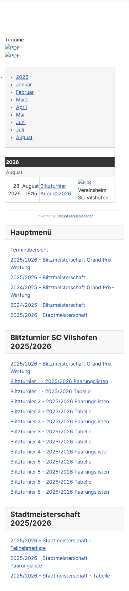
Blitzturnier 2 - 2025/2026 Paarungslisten (59, 401)
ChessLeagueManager (75, 216)
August (24, 137)
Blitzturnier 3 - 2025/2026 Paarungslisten (59, 421)
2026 (22, 77)
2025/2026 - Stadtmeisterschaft (49, 315)
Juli (20, 130)
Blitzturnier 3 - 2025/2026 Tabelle (50, 431)
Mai (20, 114)
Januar (24, 84)
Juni (21, 122)
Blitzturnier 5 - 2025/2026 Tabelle (50, 461)
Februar (25, 92)
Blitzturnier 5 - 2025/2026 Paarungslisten (59, 472)
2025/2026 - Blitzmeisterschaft (47, 277)
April (21, 107)
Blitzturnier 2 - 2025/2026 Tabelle (50, 411)
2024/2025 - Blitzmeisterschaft (47, 305)
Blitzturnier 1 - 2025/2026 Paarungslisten (59, 381)
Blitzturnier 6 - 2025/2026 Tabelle (50, 482)
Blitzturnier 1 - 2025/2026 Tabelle (50, 391)
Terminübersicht (29, 250)
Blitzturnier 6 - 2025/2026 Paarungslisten (59, 492)
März (22, 99)
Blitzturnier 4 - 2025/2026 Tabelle (50, 441)
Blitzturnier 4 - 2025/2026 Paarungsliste (58, 451)
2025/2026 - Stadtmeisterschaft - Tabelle (60, 575)
